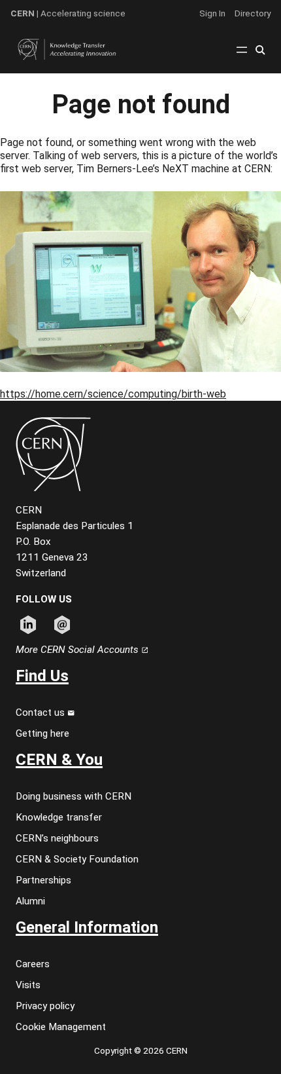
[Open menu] (242, 50)
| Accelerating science (67, 13)
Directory (253, 13)
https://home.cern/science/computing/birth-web (113, 394)
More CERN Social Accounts (78, 650)
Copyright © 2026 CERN (141, 1050)
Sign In (212, 13)
